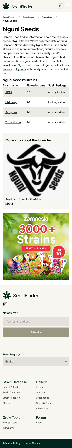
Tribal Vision (13, 122)
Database (28, 17)
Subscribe (36, 332)
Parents (7, 69)
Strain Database (11, 392)
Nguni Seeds (10, 20)
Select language (11, 354)
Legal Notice (32, 443)
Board (39, 422)
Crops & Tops (43, 403)
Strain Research (11, 397)
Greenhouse (42, 397)
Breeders (47, 17)
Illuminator (8, 427)
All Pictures (42, 408)
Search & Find (10, 387)
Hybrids (21, 69)
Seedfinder (9, 17)
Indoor (39, 387)
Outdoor (40, 392)
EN (60, 6)
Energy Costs (10, 422)
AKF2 (8, 92)
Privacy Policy (11, 443)
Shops (6, 403)
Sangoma (11, 112)
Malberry (11, 102)
